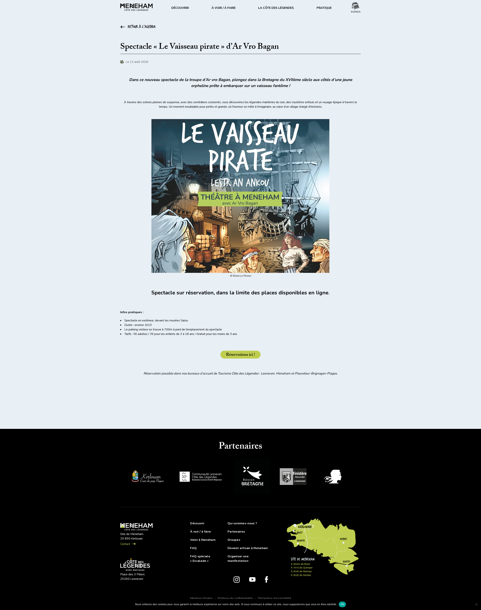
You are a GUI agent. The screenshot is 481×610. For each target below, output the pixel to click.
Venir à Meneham (203, 540)
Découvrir (180, 8)
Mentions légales (201, 598)
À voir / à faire (224, 8)
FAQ (193, 548)
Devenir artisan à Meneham (248, 548)
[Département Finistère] (293, 477)
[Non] (476, 604)
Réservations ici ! (240, 355)
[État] (334, 477)
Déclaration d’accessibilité (274, 598)
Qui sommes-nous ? (242, 523)
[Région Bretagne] (252, 477)
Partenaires (236, 532)
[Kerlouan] (147, 477)
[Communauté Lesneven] (200, 477)
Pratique (324, 8)
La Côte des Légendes (276, 8)
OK (342, 604)
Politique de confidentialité (235, 598)
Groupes (234, 540)
